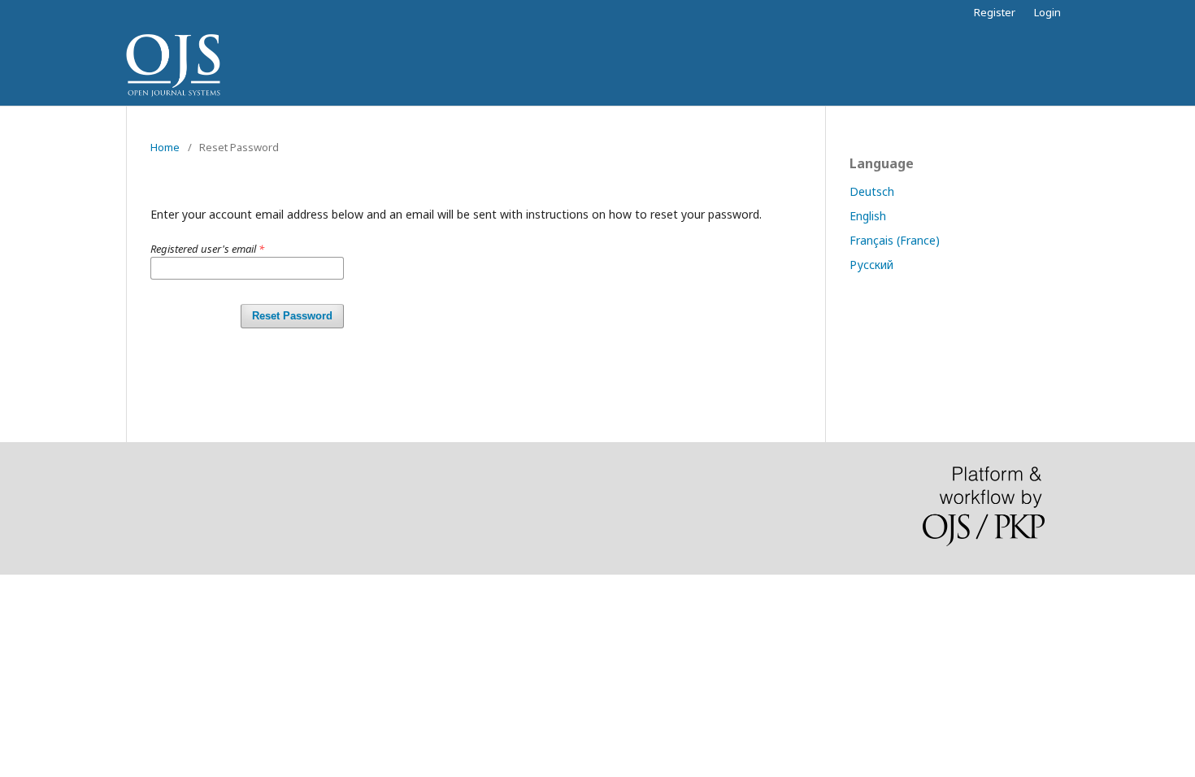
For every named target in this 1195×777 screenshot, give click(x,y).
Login (1047, 12)
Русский (871, 264)
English (868, 216)
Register (994, 12)
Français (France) (895, 240)
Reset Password (292, 316)
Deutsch (872, 191)
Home (165, 147)
